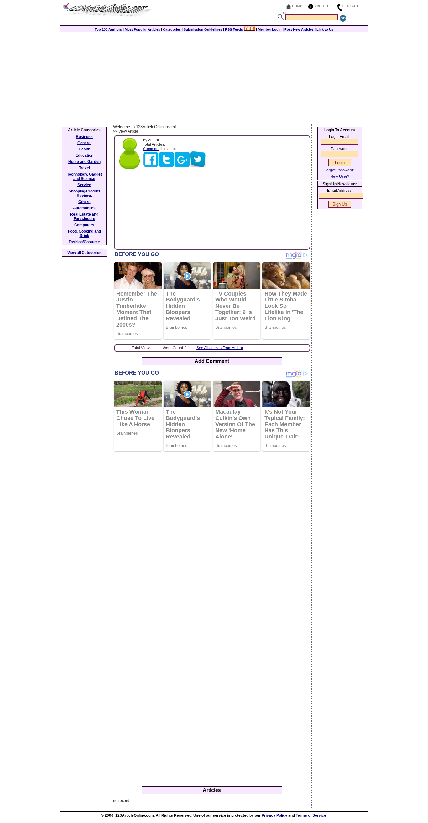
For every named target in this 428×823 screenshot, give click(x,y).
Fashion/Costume (84, 242)
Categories (172, 29)
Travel (84, 168)
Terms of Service (311, 815)
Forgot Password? (339, 170)
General (84, 143)
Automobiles (84, 208)
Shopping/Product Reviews (84, 193)
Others (84, 202)
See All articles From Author (219, 348)
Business (84, 136)
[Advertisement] (214, 77)
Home (297, 6)
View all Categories (84, 252)
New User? (339, 176)
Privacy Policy (274, 815)
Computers (84, 225)
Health (84, 149)
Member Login (270, 29)
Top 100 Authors (108, 29)
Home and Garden (84, 162)
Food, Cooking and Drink (84, 233)
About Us (322, 6)
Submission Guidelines (203, 29)
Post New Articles (299, 29)
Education (84, 155)
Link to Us (324, 29)
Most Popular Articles (142, 29)
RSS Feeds (234, 29)
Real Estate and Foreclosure (84, 216)
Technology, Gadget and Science (84, 176)
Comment (151, 149)
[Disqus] (212, 537)
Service (84, 185)
